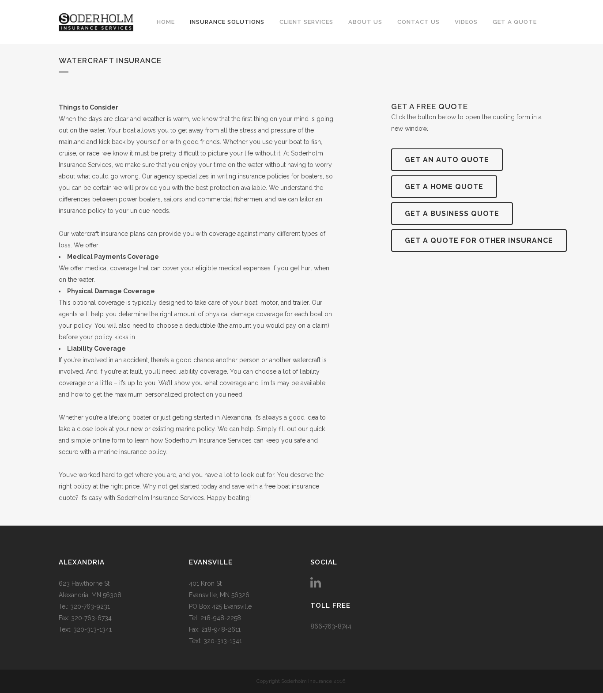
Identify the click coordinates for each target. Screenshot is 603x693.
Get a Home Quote (444, 186)
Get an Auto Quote (447, 159)
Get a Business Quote (452, 213)
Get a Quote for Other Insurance (479, 240)
